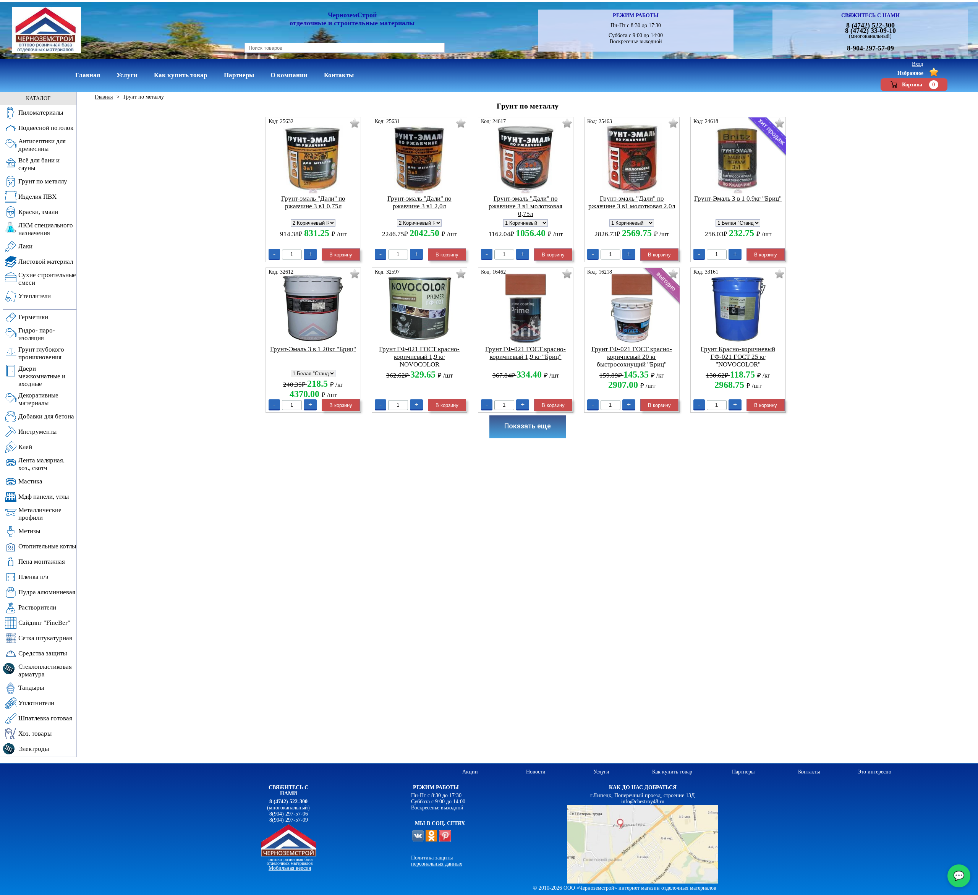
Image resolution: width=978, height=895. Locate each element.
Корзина (918, 84)
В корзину (340, 255)
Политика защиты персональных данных (436, 861)
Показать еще (527, 426)
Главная (104, 97)
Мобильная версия (290, 868)
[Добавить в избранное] (354, 123)
